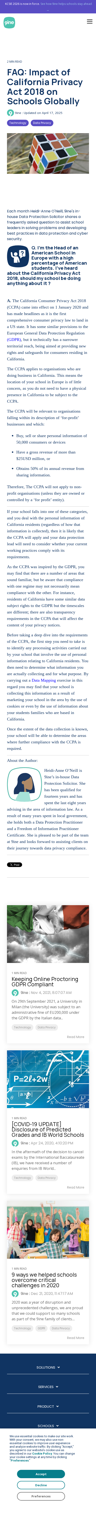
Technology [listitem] (22, 1027)
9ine (18, 113)
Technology (17, 123)
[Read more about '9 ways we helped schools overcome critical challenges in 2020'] (48, 1230)
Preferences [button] (20, 1460)
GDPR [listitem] (41, 1328)
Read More (75, 1037)
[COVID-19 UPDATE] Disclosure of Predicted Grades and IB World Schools (48, 1129)
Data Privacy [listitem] (47, 1027)
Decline (41, 1485)
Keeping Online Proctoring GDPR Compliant (45, 981)
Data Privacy (42, 123)
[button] (90, 21)
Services (46, 1387)
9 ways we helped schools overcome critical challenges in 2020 (44, 1280)
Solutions (46, 1367)
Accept (41, 1474)
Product (46, 1406)
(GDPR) (14, 339)
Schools (46, 1426)
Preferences (41, 1496)
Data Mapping (44, 680)
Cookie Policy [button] (42, 1453)
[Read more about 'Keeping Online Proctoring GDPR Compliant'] (48, 934)
